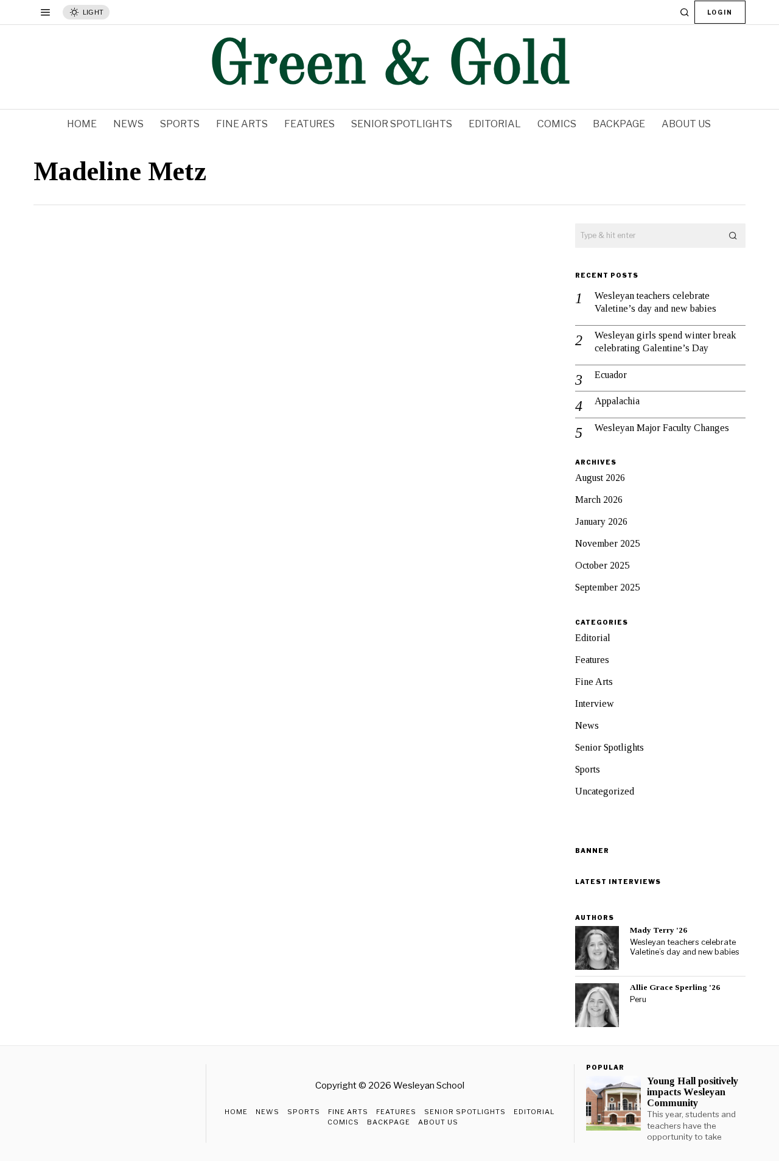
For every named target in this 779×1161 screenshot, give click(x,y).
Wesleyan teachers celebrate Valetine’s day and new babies (655, 302)
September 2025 (607, 587)
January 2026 (601, 521)
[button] (733, 235)
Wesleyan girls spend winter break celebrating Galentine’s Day (665, 341)
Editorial (592, 638)
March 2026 (599, 499)
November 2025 (607, 543)
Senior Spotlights (609, 747)
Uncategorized (604, 791)
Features (592, 659)
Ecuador (611, 375)
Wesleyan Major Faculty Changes (662, 428)
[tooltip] (597, 948)
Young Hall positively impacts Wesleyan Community (692, 1092)
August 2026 (600, 477)
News (587, 725)
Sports (587, 769)
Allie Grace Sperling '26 (675, 987)
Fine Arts (594, 681)
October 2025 (602, 565)
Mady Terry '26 (658, 930)
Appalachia (617, 401)
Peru (638, 999)
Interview (594, 703)
